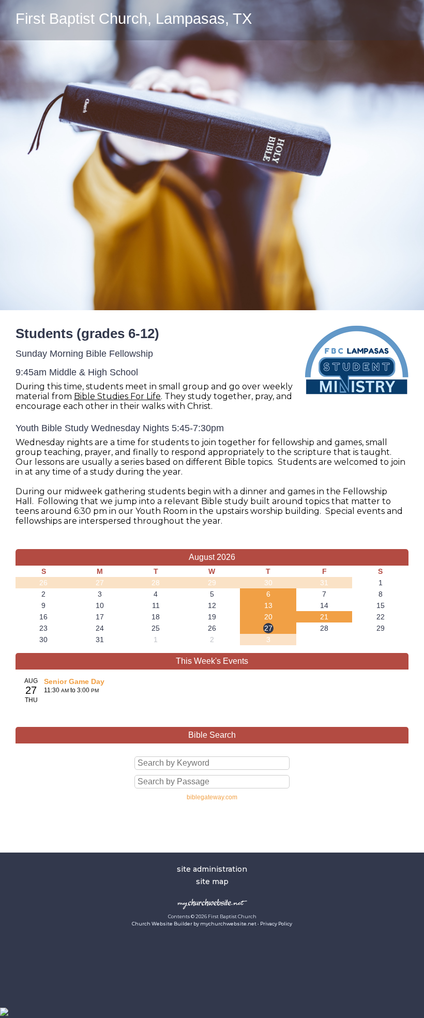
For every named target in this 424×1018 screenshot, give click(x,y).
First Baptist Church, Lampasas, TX (134, 18)
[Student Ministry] (356, 402)
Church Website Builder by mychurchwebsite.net (194, 923)
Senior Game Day (74, 681)
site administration (212, 869)
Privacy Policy (276, 923)
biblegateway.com (212, 797)
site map (212, 881)
